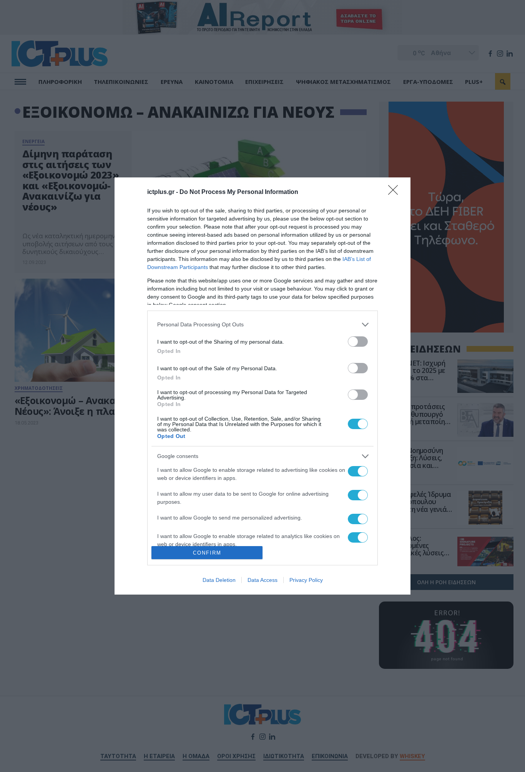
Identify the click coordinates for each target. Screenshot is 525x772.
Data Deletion (219, 580)
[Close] (395, 192)
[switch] (358, 341)
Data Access (262, 580)
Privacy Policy (306, 580)
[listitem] (262, 325)
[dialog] (262, 386)
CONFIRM (207, 553)
